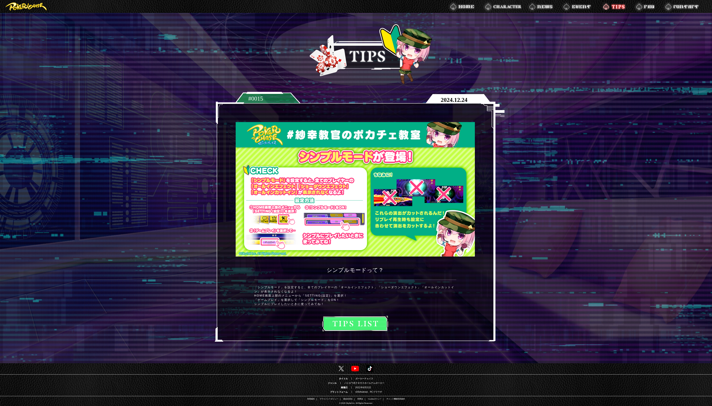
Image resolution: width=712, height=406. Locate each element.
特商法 (360, 399)
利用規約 (311, 399)
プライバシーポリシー (329, 399)
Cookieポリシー (374, 399)
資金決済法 (347, 399)
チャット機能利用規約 (395, 399)
